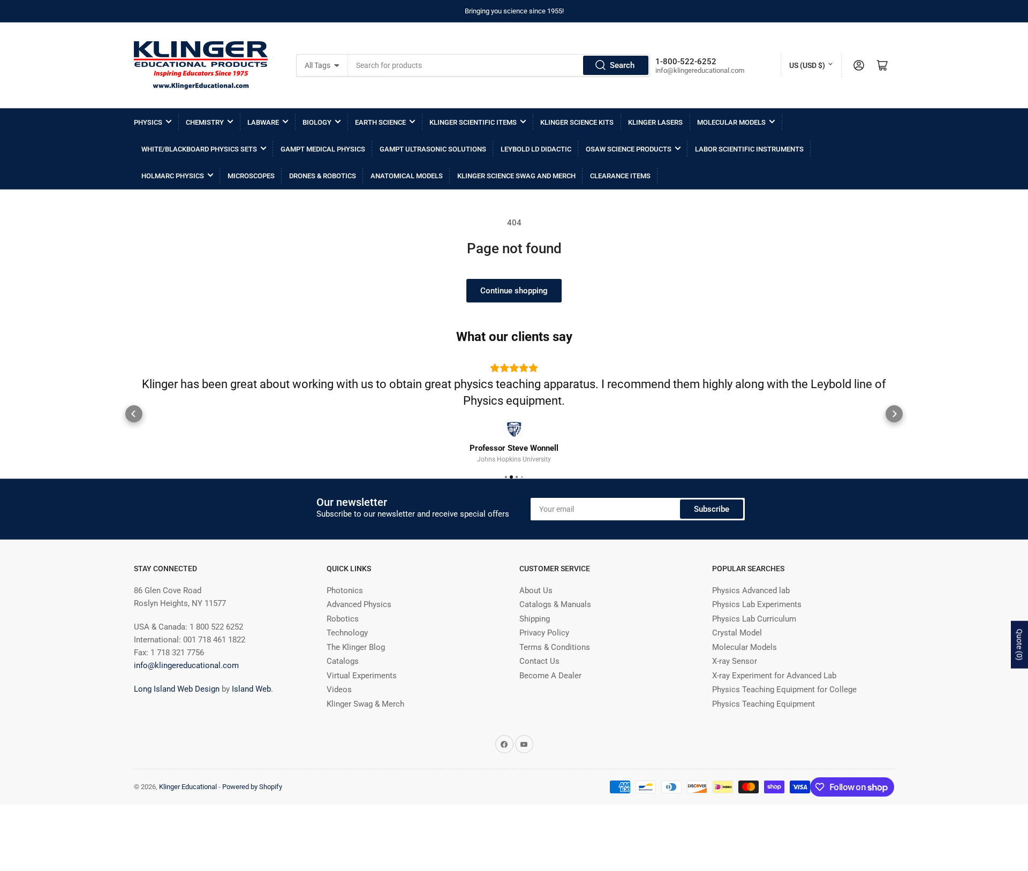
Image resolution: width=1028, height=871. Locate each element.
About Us (536, 590)
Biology (317, 122)
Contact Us (539, 661)
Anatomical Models (407, 176)
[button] (133, 413)
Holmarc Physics (172, 176)
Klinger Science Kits (577, 122)
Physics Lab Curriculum (754, 619)
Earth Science (380, 122)
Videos (339, 689)
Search (622, 65)
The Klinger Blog (356, 647)
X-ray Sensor (734, 661)
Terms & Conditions (554, 647)
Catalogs (343, 661)
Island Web (251, 689)
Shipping (534, 619)
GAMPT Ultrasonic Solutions (433, 149)
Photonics (345, 590)
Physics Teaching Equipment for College (784, 689)
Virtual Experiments (362, 675)
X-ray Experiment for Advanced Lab (774, 675)
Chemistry (205, 122)
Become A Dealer (550, 675)
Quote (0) (1019, 645)
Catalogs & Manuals (555, 604)
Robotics (343, 619)
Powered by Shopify (252, 787)
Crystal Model (737, 633)
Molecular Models (731, 122)
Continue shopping (514, 291)
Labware (263, 122)
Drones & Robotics (322, 176)
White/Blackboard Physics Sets (199, 149)
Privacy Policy (544, 633)
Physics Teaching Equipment (763, 704)
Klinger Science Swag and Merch (516, 176)
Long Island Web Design (177, 689)
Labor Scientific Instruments (749, 149)
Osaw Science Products (628, 149)
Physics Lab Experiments (757, 604)
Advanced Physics (359, 604)
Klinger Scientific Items (473, 122)
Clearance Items (620, 176)
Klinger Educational (188, 787)
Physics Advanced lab (751, 590)
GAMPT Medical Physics (323, 149)
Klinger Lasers (655, 122)
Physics (148, 122)
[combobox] (498, 65)
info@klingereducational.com (186, 665)
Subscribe (711, 508)
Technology (347, 633)
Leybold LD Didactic (536, 149)
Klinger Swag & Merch (365, 704)
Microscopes (251, 176)
